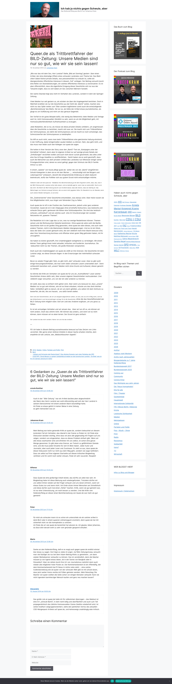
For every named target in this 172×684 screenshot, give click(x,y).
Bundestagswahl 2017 (123, 366)
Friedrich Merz (135, 226)
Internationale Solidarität (123, 403)
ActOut (116, 350)
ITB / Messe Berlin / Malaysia (125, 407)
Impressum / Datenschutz (124, 491)
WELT (117, 250)
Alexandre (34, 589)
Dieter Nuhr (135, 223)
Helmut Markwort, (128, 231)
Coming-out (118, 373)
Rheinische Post (118, 239)
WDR (137, 247)
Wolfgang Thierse (124, 251)
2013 (34, 350)
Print (62, 350)
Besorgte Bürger (128, 215)
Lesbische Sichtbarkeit (123, 414)
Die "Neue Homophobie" (123, 387)
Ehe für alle (118, 390)
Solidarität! (118, 444)
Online (44, 350)
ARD (130, 212)
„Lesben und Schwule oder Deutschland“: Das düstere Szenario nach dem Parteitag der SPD (63, 354)
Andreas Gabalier (125, 205)
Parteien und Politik (53, 350)
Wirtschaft (118, 454)
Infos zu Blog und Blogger (124, 473)
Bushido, (116, 220)
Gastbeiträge (119, 397)
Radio (116, 437)
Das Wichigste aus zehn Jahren (126, 383)
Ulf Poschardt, (124, 248)
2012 (116, 303)
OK (112, 681)
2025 (116, 343)
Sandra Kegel (120, 241)
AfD (120, 202)
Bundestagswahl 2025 (123, 370)
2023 (116, 340)
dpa (118, 226)
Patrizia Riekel (132, 236)
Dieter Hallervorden (126, 223)
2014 (116, 310)
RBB (137, 236)
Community (118, 376)
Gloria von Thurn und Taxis (122, 228)
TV (115, 451)
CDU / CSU (133, 219)
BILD (34, 352)
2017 (116, 320)
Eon (121, 226)
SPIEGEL (133, 245)
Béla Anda (122, 220)
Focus (128, 226)
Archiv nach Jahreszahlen (124, 357)
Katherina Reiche (124, 233)
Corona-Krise (119, 380)
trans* (116, 447)
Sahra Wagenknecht (130, 239)
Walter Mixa (132, 247)
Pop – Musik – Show (122, 430)
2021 (116, 333)
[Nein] (170, 681)
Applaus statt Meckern (123, 354)
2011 (116, 300)
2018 (116, 323)
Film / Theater (119, 393)
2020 (116, 330)
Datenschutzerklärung (123, 681)
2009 (116, 293)
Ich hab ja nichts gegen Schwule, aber (84, 8)
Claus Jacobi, (117, 223)
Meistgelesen (119, 420)
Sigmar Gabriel (119, 245)
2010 (116, 296)
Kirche (134, 233)
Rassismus (118, 441)
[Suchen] (139, 273)
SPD (126, 244)
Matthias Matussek (121, 236)
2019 (116, 327)
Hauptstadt (118, 400)
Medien (39, 350)
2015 (116, 313)
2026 (116, 347)
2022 (115, 202)
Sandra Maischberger (133, 241)
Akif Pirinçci (125, 202)
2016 (116, 316)
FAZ (124, 225)
